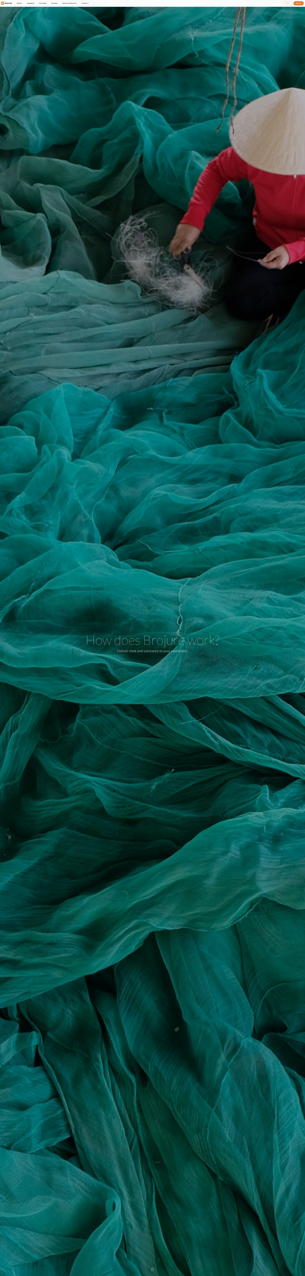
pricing (54, 3)
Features (42, 3)
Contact (85, 3)
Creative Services (69, 3)
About (19, 3)
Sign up (298, 3)
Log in (287, 3)
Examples (30, 3)
